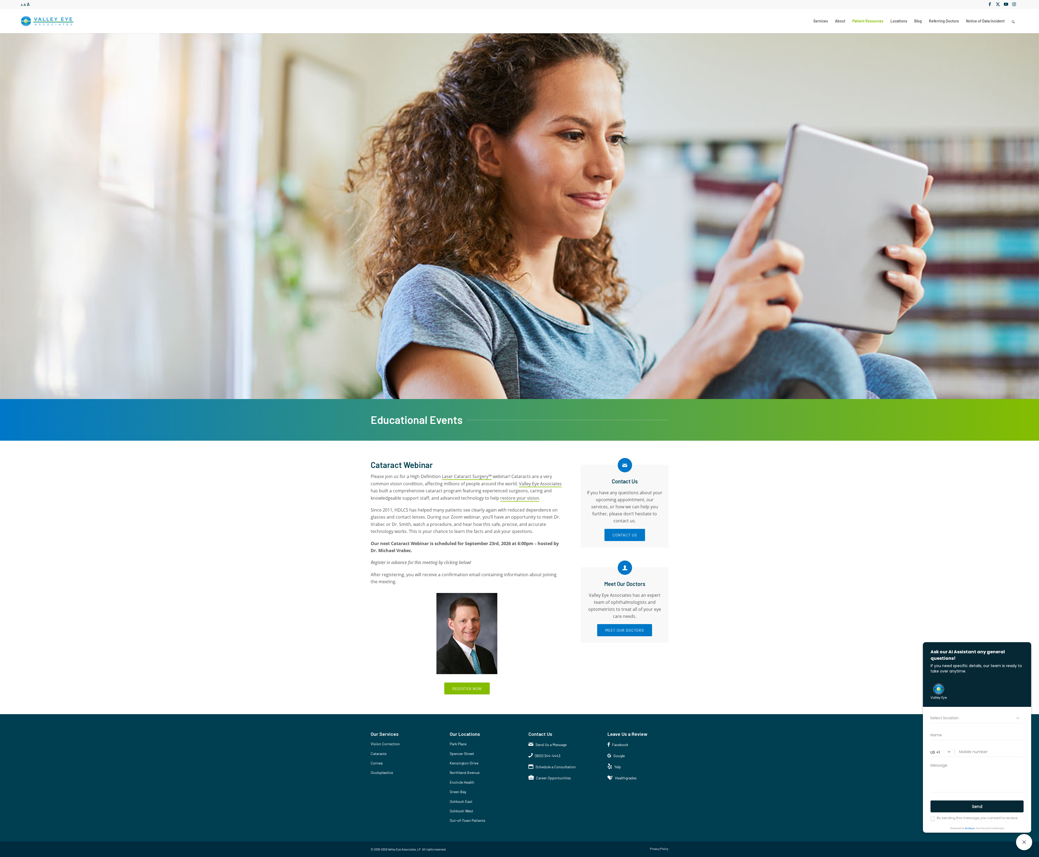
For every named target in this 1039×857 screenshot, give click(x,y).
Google (619, 755)
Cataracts (379, 753)
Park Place (458, 743)
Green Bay (458, 791)
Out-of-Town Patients (467, 820)
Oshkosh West (461, 811)
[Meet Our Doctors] (625, 568)
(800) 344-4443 (547, 755)
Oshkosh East (461, 801)
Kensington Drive (464, 763)
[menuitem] (820, 21)
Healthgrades (626, 778)
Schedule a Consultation (555, 766)
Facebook (620, 744)
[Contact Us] (625, 465)
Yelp (617, 766)
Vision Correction (385, 743)
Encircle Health (462, 782)
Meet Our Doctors (624, 584)
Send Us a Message (551, 744)
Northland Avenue (464, 772)
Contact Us (625, 481)
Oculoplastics (382, 772)
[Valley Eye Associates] (47, 21)
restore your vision (519, 498)
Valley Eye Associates (540, 484)
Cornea (377, 763)
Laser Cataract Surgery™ (467, 476)
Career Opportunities (553, 778)
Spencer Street (462, 753)
